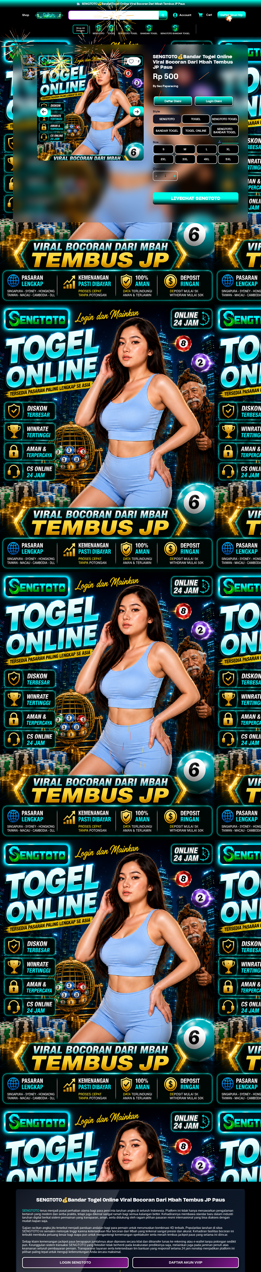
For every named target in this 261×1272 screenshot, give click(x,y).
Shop (25, 15)
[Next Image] (137, 111)
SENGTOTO (30, 1210)
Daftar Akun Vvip (185, 1262)
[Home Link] (49, 15)
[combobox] (114, 15)
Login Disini (214, 101)
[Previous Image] (44, 111)
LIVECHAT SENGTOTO (195, 198)
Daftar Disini (173, 101)
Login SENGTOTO (75, 1262)
